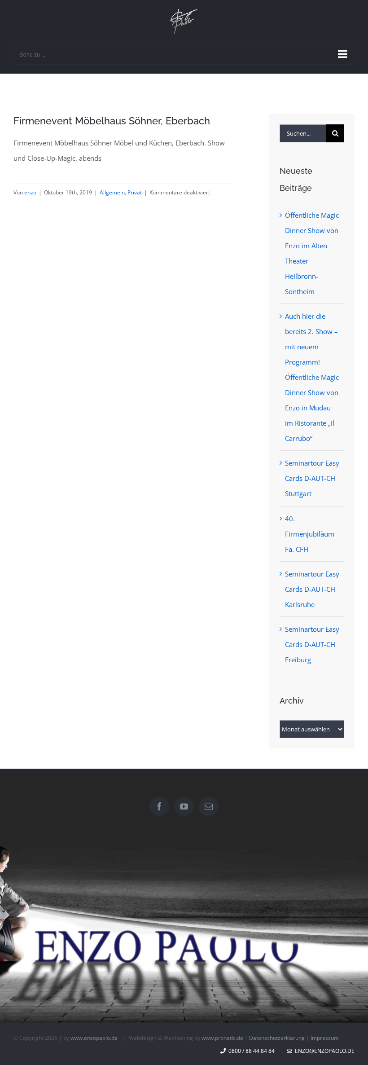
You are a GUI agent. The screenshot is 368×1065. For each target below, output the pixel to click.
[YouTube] (184, 806)
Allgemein (112, 192)
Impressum (325, 1038)
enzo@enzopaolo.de (323, 1051)
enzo (30, 192)
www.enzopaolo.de (94, 1038)
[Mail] (209, 806)
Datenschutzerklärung (277, 1038)
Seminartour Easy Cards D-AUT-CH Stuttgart (312, 478)
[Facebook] (159, 806)
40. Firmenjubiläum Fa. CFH (309, 534)
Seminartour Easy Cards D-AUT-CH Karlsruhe (312, 589)
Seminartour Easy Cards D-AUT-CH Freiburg (312, 644)
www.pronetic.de (222, 1038)
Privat (134, 192)
